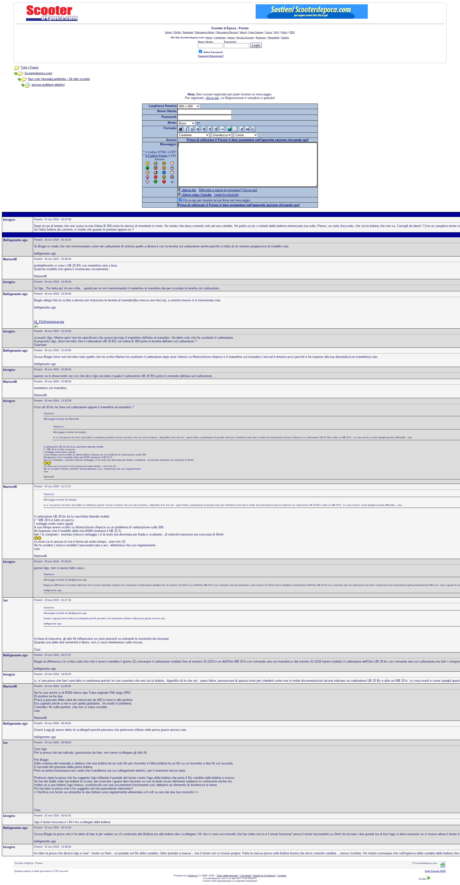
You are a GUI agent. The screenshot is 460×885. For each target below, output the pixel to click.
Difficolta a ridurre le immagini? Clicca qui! (228, 190)
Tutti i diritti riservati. (227, 875)
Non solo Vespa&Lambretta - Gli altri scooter (59, 79)
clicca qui (212, 98)
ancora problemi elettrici (48, 85)
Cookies (281, 875)
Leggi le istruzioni (226, 195)
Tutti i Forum (30, 67)
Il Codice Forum (156, 155)
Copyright (245, 875)
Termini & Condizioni (264, 875)
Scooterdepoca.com (38, 73)
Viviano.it (193, 875)
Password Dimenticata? (211, 56)
